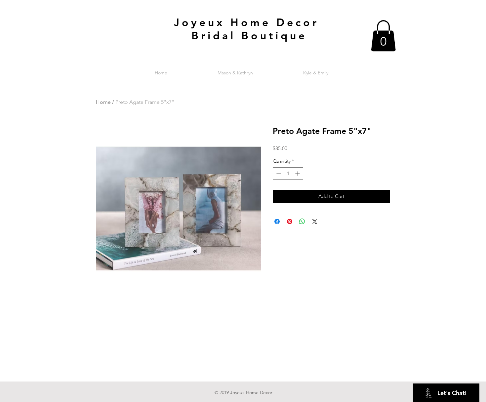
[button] (383, 35)
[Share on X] (315, 221)
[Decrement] (278, 173)
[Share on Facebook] (277, 221)
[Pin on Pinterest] (290, 221)
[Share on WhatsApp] (302, 221)
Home (103, 102)
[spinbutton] (288, 173)
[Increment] (298, 173)
